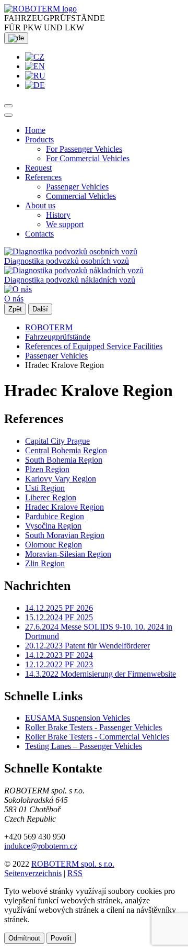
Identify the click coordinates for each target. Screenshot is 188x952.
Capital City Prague (57, 440)
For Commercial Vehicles (88, 158)
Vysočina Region (53, 525)
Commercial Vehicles (81, 196)
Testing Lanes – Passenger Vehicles (83, 746)
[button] (39, 139)
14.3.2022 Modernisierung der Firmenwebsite (100, 673)
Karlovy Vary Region (60, 478)
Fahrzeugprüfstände (57, 336)
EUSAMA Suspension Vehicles (77, 717)
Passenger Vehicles (77, 186)
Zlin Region (45, 563)
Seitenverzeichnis (33, 873)
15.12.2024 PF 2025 (59, 617)
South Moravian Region (64, 535)
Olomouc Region (53, 544)
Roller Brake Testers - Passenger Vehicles (93, 727)
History (58, 214)
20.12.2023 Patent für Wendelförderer (87, 645)
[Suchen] (8, 105)
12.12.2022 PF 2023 (59, 664)
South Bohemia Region (63, 459)
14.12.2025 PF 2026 (59, 607)
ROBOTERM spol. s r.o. (72, 863)
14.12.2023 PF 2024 (59, 655)
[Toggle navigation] (8, 115)
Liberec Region (50, 497)
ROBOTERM (49, 327)
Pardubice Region (54, 516)
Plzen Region (47, 469)
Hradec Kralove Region (64, 506)
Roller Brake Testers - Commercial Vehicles (97, 736)
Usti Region (45, 488)
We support (65, 224)
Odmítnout (24, 938)
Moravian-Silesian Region (68, 554)
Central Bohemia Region (66, 450)
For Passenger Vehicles (84, 148)
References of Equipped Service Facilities (93, 346)
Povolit (61, 938)
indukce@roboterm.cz (40, 846)
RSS (75, 873)
